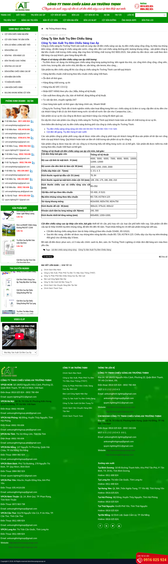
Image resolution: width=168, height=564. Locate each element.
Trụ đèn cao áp (38, 15)
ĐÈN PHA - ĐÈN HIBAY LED (15, 55)
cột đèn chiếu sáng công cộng (64, 249)
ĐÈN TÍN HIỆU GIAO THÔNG (15, 61)
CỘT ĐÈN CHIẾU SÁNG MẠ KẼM (16, 34)
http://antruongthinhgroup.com (119, 412)
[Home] (84, 5)
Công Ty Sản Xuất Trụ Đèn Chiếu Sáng (94, 249)
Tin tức (118, 15)
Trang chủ (6, 15)
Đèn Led (75, 15)
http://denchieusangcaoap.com (23, 543)
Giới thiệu (20, 15)
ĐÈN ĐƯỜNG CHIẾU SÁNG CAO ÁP (17, 71)
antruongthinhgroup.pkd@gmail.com (19, 191)
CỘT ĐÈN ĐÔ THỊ (92, 15)
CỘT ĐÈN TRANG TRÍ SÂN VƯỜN (17, 39)
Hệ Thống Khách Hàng (56, 28)
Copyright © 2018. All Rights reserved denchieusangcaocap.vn (23, 561)
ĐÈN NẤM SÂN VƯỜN (13, 77)
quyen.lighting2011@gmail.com (17, 150)
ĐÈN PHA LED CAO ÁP (13, 66)
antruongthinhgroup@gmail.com (17, 125)
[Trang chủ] (42, 28)
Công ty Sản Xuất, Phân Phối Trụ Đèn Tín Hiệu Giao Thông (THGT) (69, 272)
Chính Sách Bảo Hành (52, 269)
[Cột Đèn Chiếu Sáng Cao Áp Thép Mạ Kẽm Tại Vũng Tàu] (8, 276)
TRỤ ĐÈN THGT (9, 20)
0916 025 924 (155, 559)
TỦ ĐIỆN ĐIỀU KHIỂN (12, 82)
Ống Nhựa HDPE (129, 20)
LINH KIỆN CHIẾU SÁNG (14, 87)
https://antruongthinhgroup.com (23, 547)
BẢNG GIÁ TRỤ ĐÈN (29, 20)
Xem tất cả (66, 265)
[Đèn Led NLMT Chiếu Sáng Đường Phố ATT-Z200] (8, 223)
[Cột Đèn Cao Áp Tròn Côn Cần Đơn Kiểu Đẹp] (8, 259)
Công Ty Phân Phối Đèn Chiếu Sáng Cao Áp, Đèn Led (64, 276)
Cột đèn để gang (58, 15)
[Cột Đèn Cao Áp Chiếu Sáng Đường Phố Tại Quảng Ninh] (8, 287)
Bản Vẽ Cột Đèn (50, 20)
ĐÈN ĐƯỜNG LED (11, 50)
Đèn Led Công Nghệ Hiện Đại (54, 279)
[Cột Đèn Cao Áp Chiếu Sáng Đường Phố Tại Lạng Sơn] (8, 297)
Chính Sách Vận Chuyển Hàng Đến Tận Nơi (60, 285)
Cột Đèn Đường (109, 20)
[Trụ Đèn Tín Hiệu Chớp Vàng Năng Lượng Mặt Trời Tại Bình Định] (8, 308)
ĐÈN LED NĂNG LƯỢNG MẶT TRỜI (17, 45)
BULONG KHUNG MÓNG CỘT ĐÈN (17, 93)
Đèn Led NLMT (90, 20)
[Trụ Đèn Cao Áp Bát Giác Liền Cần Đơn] (8, 240)
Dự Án (106, 15)
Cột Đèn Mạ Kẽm (70, 20)
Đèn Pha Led (147, 20)
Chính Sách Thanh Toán (52, 288)
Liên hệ (130, 15)
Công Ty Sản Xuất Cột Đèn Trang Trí (57, 282)
